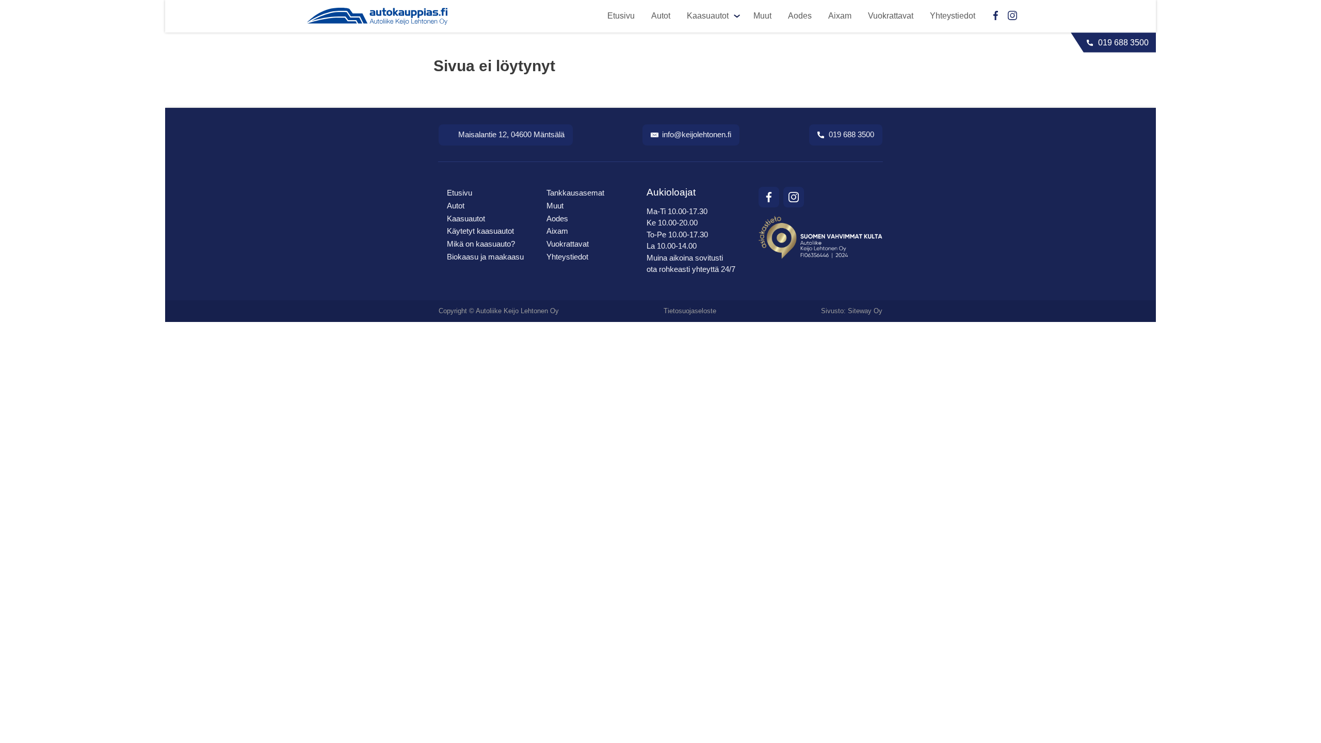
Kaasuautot (708, 15)
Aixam (839, 15)
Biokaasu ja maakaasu (485, 256)
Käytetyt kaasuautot (480, 231)
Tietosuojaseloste (690, 311)
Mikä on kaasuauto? (481, 243)
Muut (762, 15)
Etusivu (621, 15)
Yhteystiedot (952, 15)
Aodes (800, 15)
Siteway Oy (865, 311)
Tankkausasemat (575, 192)
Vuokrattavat (890, 15)
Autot (660, 15)
